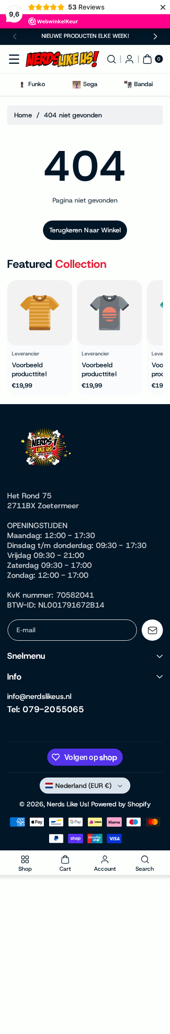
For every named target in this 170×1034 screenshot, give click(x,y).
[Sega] (77, 84)
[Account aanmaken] (129, 59)
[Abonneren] (152, 630)
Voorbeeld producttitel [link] (29, 370)
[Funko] (22, 84)
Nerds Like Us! (68, 804)
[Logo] (47, 449)
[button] (15, 36)
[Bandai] (128, 84)
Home (23, 115)
